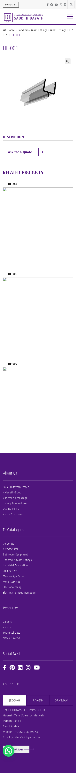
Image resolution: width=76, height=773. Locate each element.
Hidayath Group (12, 492)
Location (15, 749)
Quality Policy (11, 508)
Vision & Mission (12, 514)
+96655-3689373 (26, 732)
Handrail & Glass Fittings (32, 30)
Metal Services (11, 581)
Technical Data (11, 632)
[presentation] (14, 700)
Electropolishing (12, 587)
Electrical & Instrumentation (19, 592)
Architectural (10, 549)
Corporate (8, 543)
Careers (7, 621)
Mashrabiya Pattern (14, 576)
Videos (7, 627)
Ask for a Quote (20, 152)
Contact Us (11, 4)
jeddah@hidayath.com (25, 737)
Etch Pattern (10, 570)
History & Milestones (15, 503)
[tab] (14, 700)
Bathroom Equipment (15, 554)
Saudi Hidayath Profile (16, 487)
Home (11, 30)
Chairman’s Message (15, 498)
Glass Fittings (58, 30)
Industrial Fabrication (15, 565)
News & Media (11, 638)
